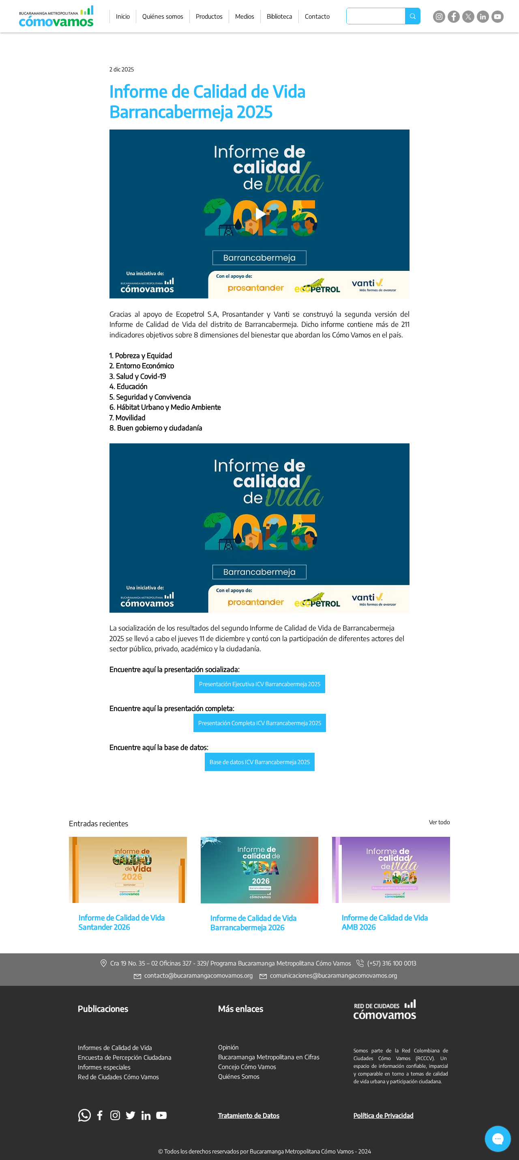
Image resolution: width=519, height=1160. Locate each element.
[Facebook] (454, 17)
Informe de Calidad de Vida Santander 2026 (122, 922)
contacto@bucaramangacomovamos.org (198, 975)
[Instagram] (439, 17)
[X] (468, 17)
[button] (209, 16)
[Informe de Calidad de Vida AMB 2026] (391, 870)
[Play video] (259, 214)
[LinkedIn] (483, 17)
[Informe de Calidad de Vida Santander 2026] (128, 870)
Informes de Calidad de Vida (115, 1047)
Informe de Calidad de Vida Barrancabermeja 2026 (253, 922)
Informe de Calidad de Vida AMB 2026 (385, 922)
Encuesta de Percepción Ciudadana (125, 1057)
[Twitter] (130, 1115)
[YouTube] (497, 17)
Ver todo (439, 822)
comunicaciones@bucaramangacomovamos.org (333, 975)
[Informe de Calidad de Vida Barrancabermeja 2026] (260, 870)
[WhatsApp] (84, 1115)
